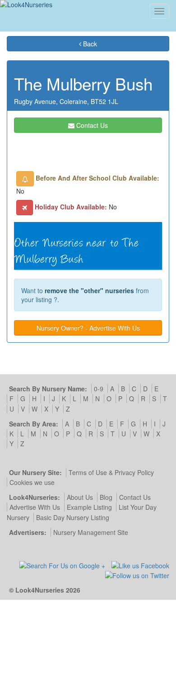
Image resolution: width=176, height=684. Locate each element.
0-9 (98, 388)
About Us (80, 497)
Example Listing (89, 507)
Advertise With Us (34, 507)
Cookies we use (32, 482)
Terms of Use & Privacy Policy (111, 472)
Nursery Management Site (90, 532)
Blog (106, 497)
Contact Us (91, 125)
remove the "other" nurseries (89, 290)
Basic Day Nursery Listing (72, 517)
